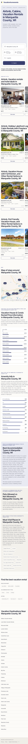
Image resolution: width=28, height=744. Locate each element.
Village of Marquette (5, 687)
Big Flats (3, 670)
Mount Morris (4, 712)
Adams (2, 660)
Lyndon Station (4, 628)
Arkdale (3, 663)
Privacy (2, 741)
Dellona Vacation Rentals (6, 618)
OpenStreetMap (22, 300)
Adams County (4, 667)
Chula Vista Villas (5, 249)
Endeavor (3, 649)
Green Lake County (5, 701)
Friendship (3, 673)
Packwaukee (4, 653)
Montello (3, 656)
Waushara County (5, 722)
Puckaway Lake (4, 691)
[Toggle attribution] (26, 300)
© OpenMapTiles (12, 300)
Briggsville (3, 646)
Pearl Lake (3, 718)
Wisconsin (15, 7)
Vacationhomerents (10, 2)
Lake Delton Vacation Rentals (7, 622)
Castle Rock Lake (5, 635)
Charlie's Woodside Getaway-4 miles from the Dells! (12, 107)
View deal (12, 114)
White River (3, 729)
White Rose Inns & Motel (6, 202)
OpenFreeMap (6, 300)
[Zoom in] (26, 277)
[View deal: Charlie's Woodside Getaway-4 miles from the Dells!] (12, 95)
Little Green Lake (5, 684)
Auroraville (3, 708)
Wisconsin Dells (4, 625)
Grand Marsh (4, 639)
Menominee (3, 642)
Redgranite (3, 705)
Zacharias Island (4, 694)
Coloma (2, 677)
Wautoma (3, 725)
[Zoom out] (26, 279)
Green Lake (3, 698)
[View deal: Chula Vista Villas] (12, 238)
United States (9, 7)
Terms (6, 741)
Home (4, 7)
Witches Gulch (4, 632)
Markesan (3, 680)
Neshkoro (3, 715)
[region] (14, 288)
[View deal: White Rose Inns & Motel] (12, 190)
